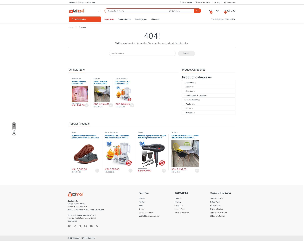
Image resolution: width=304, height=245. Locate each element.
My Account (230, 2)
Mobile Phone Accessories (149, 216)
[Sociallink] (69, 226)
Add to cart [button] (87, 105)
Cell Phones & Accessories (196, 95)
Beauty (188, 87)
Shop (218, 2)
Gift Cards (155, 19)
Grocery (142, 209)
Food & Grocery (192, 100)
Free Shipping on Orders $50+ (223, 19)
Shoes (188, 108)
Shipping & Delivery (217, 216)
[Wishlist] (217, 11)
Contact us (178, 205)
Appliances (190, 83)
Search (186, 53)
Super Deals (109, 19)
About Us (178, 198)
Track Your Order (204, 2)
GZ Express (74, 238)
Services (177, 202)
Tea (79, 78)
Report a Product (216, 209)
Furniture (97, 78)
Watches (189, 113)
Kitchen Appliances (122, 78)
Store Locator (187, 2)
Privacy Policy (179, 209)
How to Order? (215, 205)
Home (71, 27)
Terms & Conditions (181, 212)
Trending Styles (141, 19)
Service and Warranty (218, 212)
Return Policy (215, 202)
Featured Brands (124, 19)
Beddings (75, 78)
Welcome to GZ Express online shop (82, 2)
